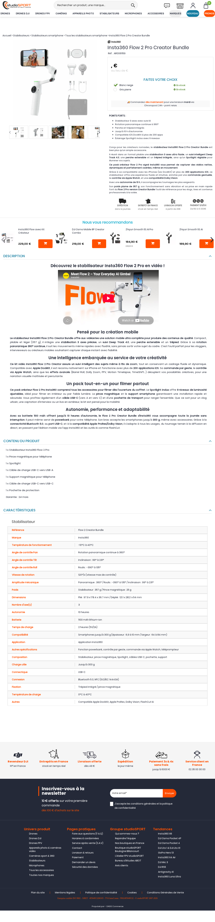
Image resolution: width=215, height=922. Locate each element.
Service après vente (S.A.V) (87, 843)
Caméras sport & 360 (41, 856)
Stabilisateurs (109, 13)
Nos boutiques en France (129, 843)
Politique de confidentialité (101, 892)
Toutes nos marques (41, 875)
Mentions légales (65, 892)
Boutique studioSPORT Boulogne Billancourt (128, 849)
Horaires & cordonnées (85, 838)
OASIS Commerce (114, 906)
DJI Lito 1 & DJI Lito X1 (169, 848)
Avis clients (121, 865)
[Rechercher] (133, 5)
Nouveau (192, 13)
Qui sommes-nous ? (127, 833)
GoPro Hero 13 (166, 852)
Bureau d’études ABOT (128, 860)
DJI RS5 (162, 867)
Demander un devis (83, 862)
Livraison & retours (83, 852)
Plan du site (38, 892)
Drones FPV (42, 13)
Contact (77, 848)
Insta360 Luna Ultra (169, 876)
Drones (5, 13)
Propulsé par (98, 906)
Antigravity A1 (166, 872)
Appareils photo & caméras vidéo (45, 849)
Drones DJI (23, 13)
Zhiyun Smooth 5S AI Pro (139, 229)
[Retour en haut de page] (210, 642)
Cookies (132, 892)
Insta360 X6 (165, 833)
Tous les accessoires (41, 870)
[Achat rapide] (45, 243)
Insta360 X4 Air (167, 857)
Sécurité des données (85, 867)
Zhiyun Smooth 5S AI (191, 229)
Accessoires (156, 13)
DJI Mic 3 (163, 862)
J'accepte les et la (144, 806)
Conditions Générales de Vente (165, 892)
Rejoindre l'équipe (125, 838)
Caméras (61, 13)
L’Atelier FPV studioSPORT (129, 856)
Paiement (78, 857)
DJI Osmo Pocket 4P (169, 838)
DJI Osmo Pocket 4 (169, 843)
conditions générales (143, 803)
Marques (175, 13)
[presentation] (10, 132)
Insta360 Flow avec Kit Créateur (31, 231)
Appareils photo (83, 13)
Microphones (133, 13)
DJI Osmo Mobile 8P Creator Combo (88, 231)
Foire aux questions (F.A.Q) (87, 833)
